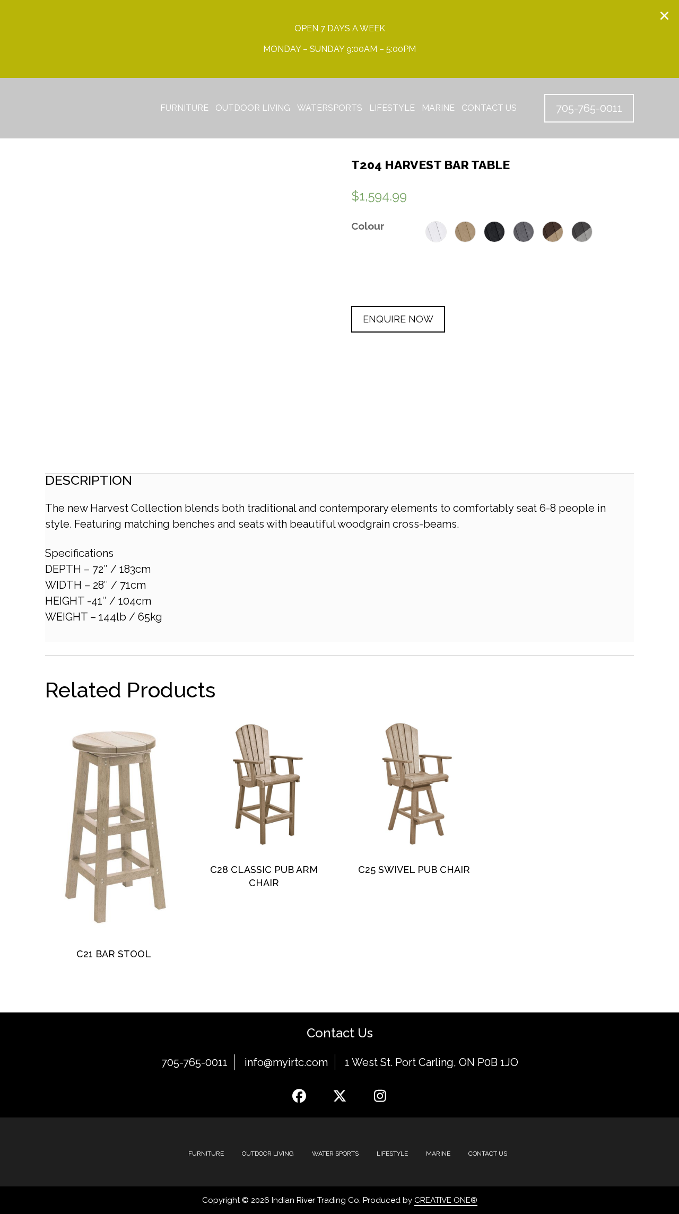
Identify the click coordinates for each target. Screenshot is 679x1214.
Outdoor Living (252, 108)
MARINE (438, 1153)
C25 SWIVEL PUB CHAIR (414, 869)
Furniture (184, 108)
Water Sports (335, 1153)
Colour (368, 226)
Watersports (329, 108)
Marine (438, 108)
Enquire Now (398, 319)
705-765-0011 (194, 1062)
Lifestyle (392, 108)
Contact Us (489, 108)
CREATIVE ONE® (445, 1200)
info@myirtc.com (286, 1062)
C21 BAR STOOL (113, 953)
